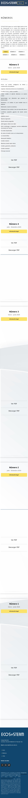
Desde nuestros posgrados (7, 121)
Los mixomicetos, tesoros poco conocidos (11, 624)
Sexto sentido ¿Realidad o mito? (8, 332)
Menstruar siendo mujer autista (8, 143)
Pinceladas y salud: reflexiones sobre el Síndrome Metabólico (14, 335)
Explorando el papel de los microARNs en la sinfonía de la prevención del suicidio (14, 651)
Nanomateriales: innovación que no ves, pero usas (12, 371)
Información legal (14, 72)
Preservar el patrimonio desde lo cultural (10, 368)
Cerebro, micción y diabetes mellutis (9, 384)
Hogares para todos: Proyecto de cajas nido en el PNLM (14, 627)
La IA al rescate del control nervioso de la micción (13, 386)
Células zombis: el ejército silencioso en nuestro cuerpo (14, 94)
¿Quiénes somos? (5, 116)
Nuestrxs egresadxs (5, 631)
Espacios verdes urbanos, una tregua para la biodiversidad (14, 358)
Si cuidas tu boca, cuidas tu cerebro (9, 91)
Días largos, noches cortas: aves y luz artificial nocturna (14, 338)
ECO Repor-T (4, 519)
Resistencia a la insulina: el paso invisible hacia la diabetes (14, 103)
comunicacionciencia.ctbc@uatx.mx (6, 778)
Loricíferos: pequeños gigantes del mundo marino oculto (14, 112)
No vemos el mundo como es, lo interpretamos (12, 133)
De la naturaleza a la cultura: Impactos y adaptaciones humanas (14, 530)
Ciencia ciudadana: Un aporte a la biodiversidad (12, 511)
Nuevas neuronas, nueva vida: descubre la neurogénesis (14, 503)
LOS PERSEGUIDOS (5, 524)
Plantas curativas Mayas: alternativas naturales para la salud (14, 362)
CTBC (3, 756)
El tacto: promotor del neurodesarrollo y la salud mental (14, 394)
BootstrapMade (24, 774)
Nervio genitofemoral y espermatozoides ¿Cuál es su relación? (14, 389)
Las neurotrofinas (5, 135)
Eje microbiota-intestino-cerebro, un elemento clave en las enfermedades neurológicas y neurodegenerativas (14, 494)
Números (4, 753)
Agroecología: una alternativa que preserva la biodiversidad (14, 99)
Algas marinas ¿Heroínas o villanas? (9, 341)
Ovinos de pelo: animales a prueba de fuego (11, 346)
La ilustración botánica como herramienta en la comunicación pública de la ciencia (14, 499)
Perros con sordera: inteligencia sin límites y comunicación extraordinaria (14, 85)
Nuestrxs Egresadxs (5, 118)
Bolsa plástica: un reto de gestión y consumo (11, 506)
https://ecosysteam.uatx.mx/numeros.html (8, 777)
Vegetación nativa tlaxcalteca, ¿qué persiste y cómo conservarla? (14, 642)
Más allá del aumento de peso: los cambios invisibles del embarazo (14, 349)
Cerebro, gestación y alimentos (8, 146)
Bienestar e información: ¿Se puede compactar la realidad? (14, 488)
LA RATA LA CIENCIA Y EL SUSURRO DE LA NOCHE (13, 522)
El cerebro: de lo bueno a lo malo (9, 381)
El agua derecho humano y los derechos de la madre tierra (14, 658)
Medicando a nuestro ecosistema (9, 106)
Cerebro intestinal (5, 148)
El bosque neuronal (5, 151)
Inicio (3, 750)
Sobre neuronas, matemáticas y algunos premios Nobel (14, 654)
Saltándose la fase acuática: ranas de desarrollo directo (14, 109)
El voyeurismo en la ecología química (9, 509)
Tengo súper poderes (6, 648)
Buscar (20, 3)
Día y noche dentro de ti (7, 344)
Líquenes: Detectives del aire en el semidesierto (12, 88)
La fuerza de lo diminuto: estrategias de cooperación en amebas (14, 354)
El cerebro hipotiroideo (6, 130)
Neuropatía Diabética (6, 138)
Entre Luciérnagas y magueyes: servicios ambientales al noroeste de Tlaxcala (14, 127)
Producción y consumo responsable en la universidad (13, 366)
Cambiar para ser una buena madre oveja (10, 638)
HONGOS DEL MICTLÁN (7, 527)
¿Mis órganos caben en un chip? (8, 123)
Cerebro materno (5, 140)
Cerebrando (4, 645)
